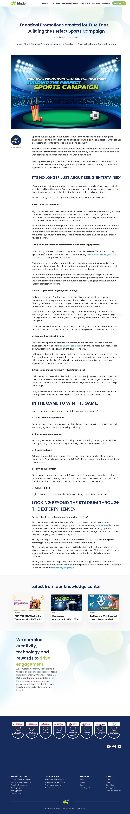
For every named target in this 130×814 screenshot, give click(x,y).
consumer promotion (71, 345)
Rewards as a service (52, 788)
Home (19, 44)
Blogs (82, 785)
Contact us (110, 785)
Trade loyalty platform (53, 785)
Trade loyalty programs (19, 785)
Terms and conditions (113, 791)
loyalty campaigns (38, 671)
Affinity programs (17, 791)
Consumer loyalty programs (21, 782)
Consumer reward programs (21, 779)
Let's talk (118, 3)
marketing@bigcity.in (62, 567)
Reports (82, 779)
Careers (108, 779)
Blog (26, 44)
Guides (82, 782)
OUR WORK (96, 3)
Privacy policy (110, 788)
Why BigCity (110, 782)
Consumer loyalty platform (55, 782)
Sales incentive (16, 794)
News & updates (85, 788)
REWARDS (106, 3)
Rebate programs (17, 788)
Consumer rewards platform (55, 779)
